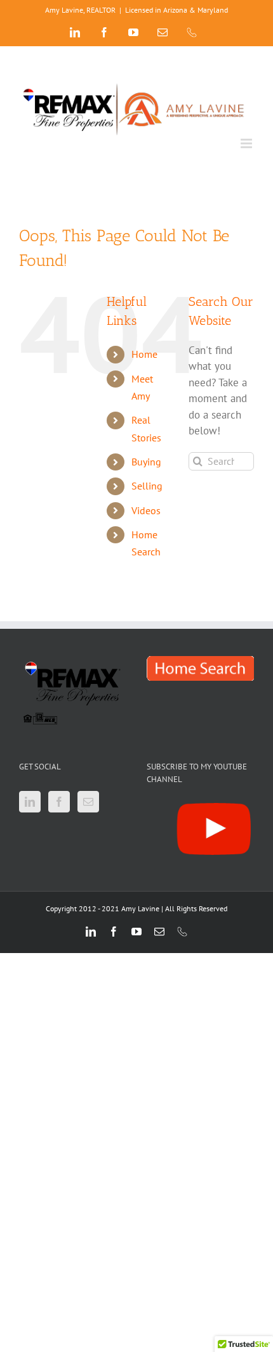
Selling (147, 485)
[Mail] (88, 801)
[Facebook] (59, 801)
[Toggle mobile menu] (247, 143)
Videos (146, 510)
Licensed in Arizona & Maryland (176, 10)
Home (144, 354)
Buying (146, 461)
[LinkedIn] (30, 801)
